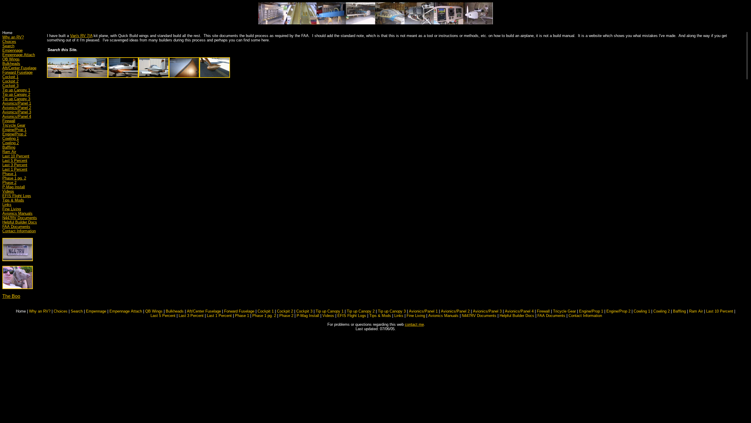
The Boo (11, 296)
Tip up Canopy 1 (16, 90)
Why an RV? (13, 37)
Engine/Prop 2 (14, 134)
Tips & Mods (13, 200)
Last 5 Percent (14, 160)
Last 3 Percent (14, 165)
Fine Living (11, 209)
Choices (9, 41)
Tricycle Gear (13, 125)
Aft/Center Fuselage (19, 68)
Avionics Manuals (17, 213)
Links (6, 204)
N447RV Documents (19, 218)
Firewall (8, 121)
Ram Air (9, 152)
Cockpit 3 (10, 85)
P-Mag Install (13, 187)
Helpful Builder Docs (19, 222)
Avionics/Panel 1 (16, 103)
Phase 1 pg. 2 (14, 178)
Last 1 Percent (14, 169)
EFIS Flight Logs (16, 196)
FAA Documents (16, 226)
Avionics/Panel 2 (16, 107)
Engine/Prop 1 (14, 129)
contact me (414, 324)
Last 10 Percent (15, 156)
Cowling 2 (10, 143)
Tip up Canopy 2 (16, 94)
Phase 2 (9, 182)
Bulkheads (11, 63)
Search (8, 46)
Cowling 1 (10, 138)
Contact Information (19, 231)
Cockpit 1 (10, 77)
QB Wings (11, 59)
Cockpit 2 (10, 81)
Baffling (8, 147)
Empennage (12, 50)
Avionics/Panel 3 (16, 112)
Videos (8, 191)
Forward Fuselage (17, 72)
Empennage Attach (18, 55)
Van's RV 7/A (81, 35)
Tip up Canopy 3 (16, 99)
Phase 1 (9, 174)
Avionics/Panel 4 (16, 116)
